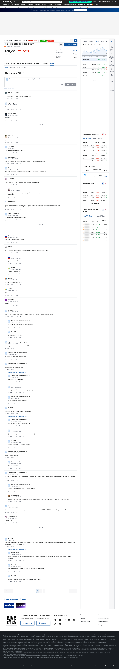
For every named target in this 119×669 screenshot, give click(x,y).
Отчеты (36, 63)
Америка (57, 7)
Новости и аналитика (24, 63)
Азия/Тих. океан (74, 7)
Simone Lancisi (12, 157)
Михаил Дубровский (13, 213)
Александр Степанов (13, 92)
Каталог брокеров (89, 166)
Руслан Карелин (15, 552)
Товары (97, 41)
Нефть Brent (86, 59)
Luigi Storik (11, 146)
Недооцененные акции (101, 7)
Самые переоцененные (101, 216)
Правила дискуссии (9, 88)
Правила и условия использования (74, 665)
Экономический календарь (69, 4)
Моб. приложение (104, 618)
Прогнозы (12, 67)
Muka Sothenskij (15, 495)
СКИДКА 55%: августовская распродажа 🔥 (80, 1)
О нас (81, 615)
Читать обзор (105, 175)
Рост (94, 138)
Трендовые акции (88, 183)
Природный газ (86, 75)
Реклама (82, 618)
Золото (84, 64)
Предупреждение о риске (109, 665)
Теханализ (44, 63)
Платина (85, 69)
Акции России (20, 7)
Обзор (6, 63)
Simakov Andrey (12, 113)
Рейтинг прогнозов (21, 67)
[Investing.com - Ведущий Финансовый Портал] (9, 1)
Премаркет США (34, 7)
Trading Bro (11, 299)
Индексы (91, 41)
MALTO (10, 246)
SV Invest (10, 310)
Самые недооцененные (88, 216)
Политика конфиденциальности (93, 665)
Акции (5, 7)
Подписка (73, 50)
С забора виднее (12, 516)
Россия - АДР (50, 7)
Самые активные (87, 138)
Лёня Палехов (11, 178)
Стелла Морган (12, 506)
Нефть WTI (85, 62)
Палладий (85, 72)
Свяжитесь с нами (85, 621)
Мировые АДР (42, 7)
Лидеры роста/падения (91, 134)
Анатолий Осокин (12, 235)
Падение (100, 138)
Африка (81, 7)
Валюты (85, 41)
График (13, 63)
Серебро (85, 67)
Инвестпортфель (103, 621)
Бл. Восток (67, 7)
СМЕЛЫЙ (10, 135)
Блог (100, 615)
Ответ (8, 98)
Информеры (102, 625)
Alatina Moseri (12, 201)
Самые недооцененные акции (90, 210)
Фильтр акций (81, 4)
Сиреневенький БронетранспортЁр (20, 320)
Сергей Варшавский (13, 103)
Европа (61, 7)
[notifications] (112, 1)
